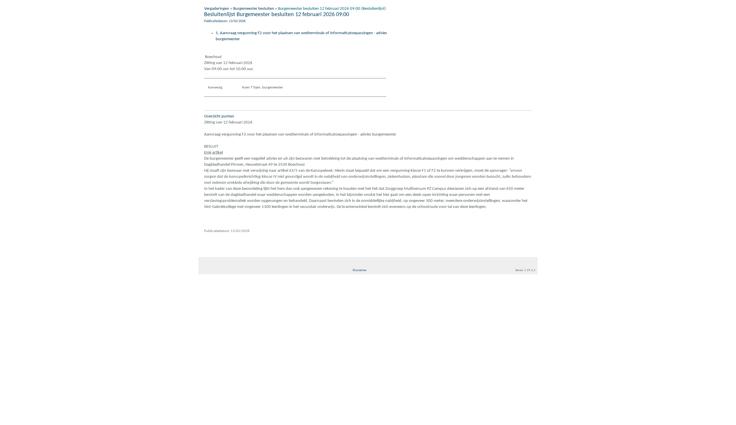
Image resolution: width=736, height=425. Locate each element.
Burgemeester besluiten (253, 9)
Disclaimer (360, 270)
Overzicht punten (219, 116)
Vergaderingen (216, 9)
